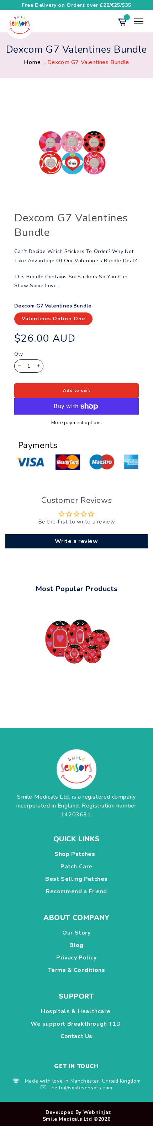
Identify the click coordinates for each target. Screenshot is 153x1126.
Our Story (76, 933)
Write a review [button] (76, 541)
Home (32, 62)
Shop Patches (76, 854)
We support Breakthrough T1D (76, 1024)
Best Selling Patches (76, 879)
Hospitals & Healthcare (76, 1011)
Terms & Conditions (76, 970)
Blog (76, 945)
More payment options (76, 423)
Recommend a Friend (76, 891)
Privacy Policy (76, 958)
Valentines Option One (53, 318)
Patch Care (76, 866)
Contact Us (76, 1036)
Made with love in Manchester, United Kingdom (83, 1081)
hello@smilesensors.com (82, 1087)
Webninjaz (97, 1112)
